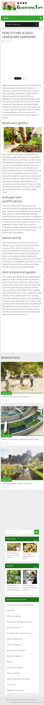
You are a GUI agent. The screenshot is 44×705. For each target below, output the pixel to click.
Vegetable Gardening (15, 690)
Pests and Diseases (15, 668)
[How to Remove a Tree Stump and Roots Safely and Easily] (22, 377)
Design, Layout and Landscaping (20, 605)
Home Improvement (15, 639)
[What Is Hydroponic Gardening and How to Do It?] (22, 421)
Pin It (24, 79)
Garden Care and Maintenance (19, 622)
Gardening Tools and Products (19, 633)
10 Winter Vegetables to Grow (28, 556)
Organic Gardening (14, 656)
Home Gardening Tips (14, 700)
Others (9, 662)
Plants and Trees (13, 673)
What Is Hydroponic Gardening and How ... (21, 439)
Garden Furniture (14, 628)
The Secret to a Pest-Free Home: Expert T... (30, 588)
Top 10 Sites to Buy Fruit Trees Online (13, 555)
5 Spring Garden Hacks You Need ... (17, 484)
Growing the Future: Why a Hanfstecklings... (14, 588)
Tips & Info (8, 41)
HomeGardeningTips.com (21, 702)
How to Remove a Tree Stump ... (16, 397)
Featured (10, 610)
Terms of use (37, 702)
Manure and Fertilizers (16, 650)
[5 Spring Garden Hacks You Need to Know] (22, 464)
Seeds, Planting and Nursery (18, 679)
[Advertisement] (22, 59)
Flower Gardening (14, 616)
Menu (6, 18)
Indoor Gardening (14, 645)
